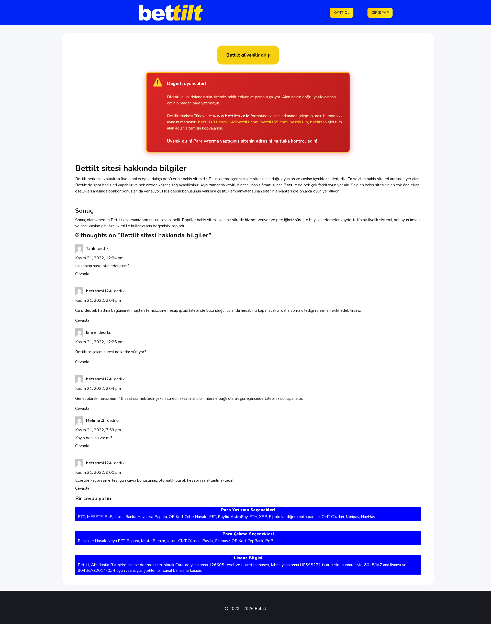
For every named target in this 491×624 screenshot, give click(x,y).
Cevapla (82, 274)
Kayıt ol (341, 12)
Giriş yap (380, 12)
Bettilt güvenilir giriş (248, 55)
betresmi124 (98, 291)
